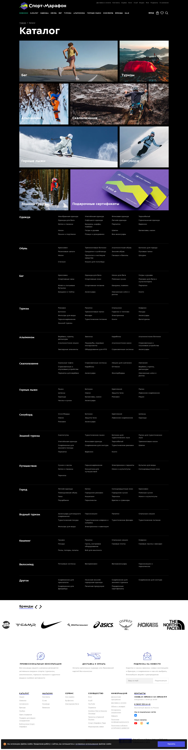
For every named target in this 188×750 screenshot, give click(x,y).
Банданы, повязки (120, 285)
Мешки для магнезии (122, 363)
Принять (171, 744)
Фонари (88, 315)
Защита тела (117, 393)
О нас (44, 700)
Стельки (62, 262)
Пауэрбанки (63, 500)
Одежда (44, 13)
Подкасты (154, 3)
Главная (23, 23)
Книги (141, 292)
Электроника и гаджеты (123, 465)
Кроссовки (63, 248)
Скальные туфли (65, 363)
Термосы (62, 475)
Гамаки (61, 540)
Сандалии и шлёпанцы (95, 251)
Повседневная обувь (67, 493)
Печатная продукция (94, 586)
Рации (141, 397)
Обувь (54, 13)
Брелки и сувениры (121, 500)
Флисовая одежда (120, 216)
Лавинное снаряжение (149, 393)
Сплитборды (64, 414)
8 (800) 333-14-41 (142, 704)
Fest (147, 3)
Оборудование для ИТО (96, 349)
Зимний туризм (65, 323)
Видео (141, 3)
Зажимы (89, 337)
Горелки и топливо (120, 312)
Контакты (116, 3)
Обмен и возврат (118, 706)
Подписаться (161, 681)
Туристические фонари (122, 520)
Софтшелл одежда (94, 220)
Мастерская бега (72, 704)
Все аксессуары (119, 234)
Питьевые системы (67, 564)
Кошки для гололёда (94, 262)
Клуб (136, 3)
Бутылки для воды (147, 465)
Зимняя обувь (118, 251)
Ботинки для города (148, 248)
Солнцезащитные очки (149, 469)
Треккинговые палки (94, 312)
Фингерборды (118, 373)
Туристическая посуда (68, 520)
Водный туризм (29, 514)
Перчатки (116, 224)
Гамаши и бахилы (120, 255)
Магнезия (143, 363)
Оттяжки (116, 367)
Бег (60, 13)
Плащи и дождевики (94, 234)
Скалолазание (28, 363)
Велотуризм (144, 319)
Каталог (34, 13)
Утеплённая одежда (94, 216)
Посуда (142, 312)
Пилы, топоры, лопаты (68, 550)
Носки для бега (119, 275)
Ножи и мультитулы (121, 469)
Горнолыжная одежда (149, 220)
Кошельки (89, 496)
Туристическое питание (96, 319)
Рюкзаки (62, 308)
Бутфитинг (69, 700)
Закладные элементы (68, 349)
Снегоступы (63, 435)
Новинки (23, 13)
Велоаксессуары (119, 564)
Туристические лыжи (94, 435)
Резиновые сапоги (66, 251)
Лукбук (22, 711)
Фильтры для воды (67, 315)
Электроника (118, 315)
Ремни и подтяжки (67, 234)
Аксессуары (90, 292)
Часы (60, 496)
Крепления (117, 389)
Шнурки (142, 255)
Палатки (88, 308)
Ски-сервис (69, 697)
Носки (61, 230)
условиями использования (87, 744)
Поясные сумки (119, 279)
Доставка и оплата (103, 3)
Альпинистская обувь (121, 248)
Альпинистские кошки (68, 343)
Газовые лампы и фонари (150, 544)
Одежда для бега (66, 220)
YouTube (91, 704)
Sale (127, 13)
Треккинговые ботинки (95, 248)
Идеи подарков (25, 714)
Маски (88, 393)
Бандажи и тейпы (66, 292)
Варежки (143, 224)
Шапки (115, 230)
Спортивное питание (94, 285)
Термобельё (144, 216)
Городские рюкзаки (94, 493)
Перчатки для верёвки (68, 373)
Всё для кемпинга (93, 550)
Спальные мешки (147, 514)
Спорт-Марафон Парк (97, 723)
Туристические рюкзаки (123, 445)
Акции (21, 697)
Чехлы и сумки (65, 400)
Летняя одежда (119, 220)
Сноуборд (108, 13)
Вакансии (46, 707)
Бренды (119, 13)
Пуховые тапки (145, 251)
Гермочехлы (91, 500)
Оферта (114, 716)
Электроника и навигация (97, 526)
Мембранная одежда (68, 216)
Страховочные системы (123, 349)
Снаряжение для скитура (96, 445)
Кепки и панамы (65, 224)
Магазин (47, 693)
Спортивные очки (93, 279)
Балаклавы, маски (147, 230)
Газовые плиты (119, 544)
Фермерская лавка (96, 726)
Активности (24, 704)
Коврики (142, 308)
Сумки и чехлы (65, 465)
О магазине (164, 3)
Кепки (88, 489)
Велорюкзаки (91, 564)
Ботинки (62, 312)
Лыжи (61, 389)
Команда (45, 704)
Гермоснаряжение (66, 319)
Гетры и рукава (92, 230)
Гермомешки (91, 514)
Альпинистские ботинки (150, 337)
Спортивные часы (66, 279)
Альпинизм (79, 13)
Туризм (67, 13)
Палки (141, 389)
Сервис (124, 3)
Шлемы (61, 393)
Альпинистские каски (121, 343)
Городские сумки (120, 493)
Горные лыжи (94, 13)
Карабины (116, 337)
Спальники (117, 308)
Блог (130, 3)
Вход (151, 13)
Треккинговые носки (148, 441)
